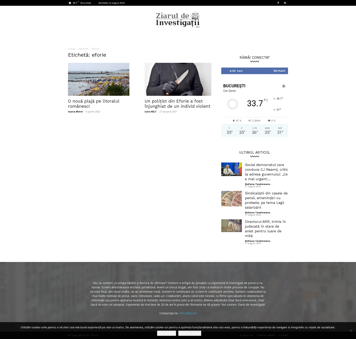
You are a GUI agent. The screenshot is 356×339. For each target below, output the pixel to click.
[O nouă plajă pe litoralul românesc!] (101, 79)
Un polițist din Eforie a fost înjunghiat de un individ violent (177, 103)
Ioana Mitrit (75, 111)
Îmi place (279, 70)
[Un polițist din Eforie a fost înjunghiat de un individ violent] (178, 79)
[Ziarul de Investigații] (178, 19)
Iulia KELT (151, 111)
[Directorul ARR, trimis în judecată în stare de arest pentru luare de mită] (231, 225)
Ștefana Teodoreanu (257, 184)
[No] (351, 330)
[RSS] (285, 3)
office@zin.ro (188, 313)
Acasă (71, 48)
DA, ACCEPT (166, 333)
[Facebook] (278, 3)
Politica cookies (190, 333)
